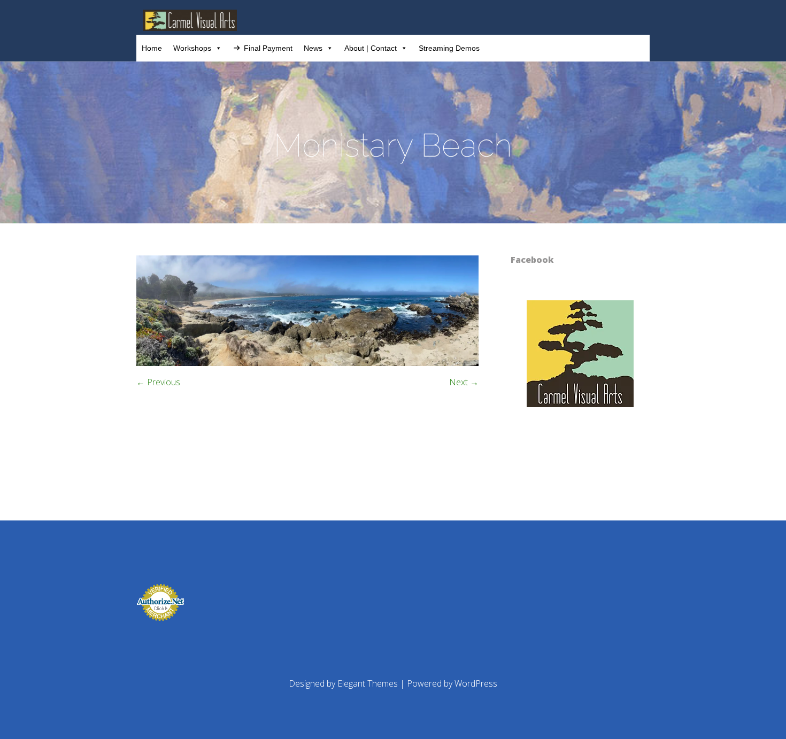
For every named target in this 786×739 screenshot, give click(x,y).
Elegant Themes (367, 683)
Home (152, 48)
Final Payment (268, 48)
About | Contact (370, 48)
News (313, 48)
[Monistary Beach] (307, 363)
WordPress (475, 683)
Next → (464, 382)
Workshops (192, 48)
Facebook (532, 260)
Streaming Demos (449, 48)
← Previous (158, 382)
